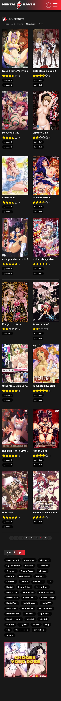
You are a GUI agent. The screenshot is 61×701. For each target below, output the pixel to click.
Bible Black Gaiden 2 (44, 71)
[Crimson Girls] (46, 110)
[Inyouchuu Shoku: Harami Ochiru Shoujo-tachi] (46, 490)
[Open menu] (55, 4)
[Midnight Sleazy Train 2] (15, 237)
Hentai (9, 587)
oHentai (43, 619)
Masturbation (12, 614)
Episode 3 (8, 80)
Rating (20, 24)
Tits (8, 630)
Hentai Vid (11, 608)
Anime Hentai (12, 560)
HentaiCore (11, 592)
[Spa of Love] (15, 175)
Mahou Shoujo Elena (44, 259)
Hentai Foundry (46, 592)
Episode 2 (8, 85)
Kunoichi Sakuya (42, 197)
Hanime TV (38, 581)
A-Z (13, 24)
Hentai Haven (29, 598)
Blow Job (29, 565)
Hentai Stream (29, 603)
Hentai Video (27, 608)
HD (50, 581)
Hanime (24, 581)
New (41, 24)
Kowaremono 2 (41, 324)
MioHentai (29, 614)
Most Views (31, 24)
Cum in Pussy (27, 571)
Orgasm (23, 624)
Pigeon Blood (40, 451)
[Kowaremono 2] (46, 301)
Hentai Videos (45, 608)
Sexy (47, 624)
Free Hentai (24, 576)
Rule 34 (36, 624)
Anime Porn (29, 560)
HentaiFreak (12, 598)
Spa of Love (8, 197)
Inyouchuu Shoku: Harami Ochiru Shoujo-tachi (46, 512)
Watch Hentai (21, 630)
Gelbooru (10, 581)
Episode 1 (38, 85)
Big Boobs (44, 560)
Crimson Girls (40, 133)
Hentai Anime (24, 587)
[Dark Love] (15, 490)
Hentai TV (46, 603)
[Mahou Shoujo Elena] (46, 237)
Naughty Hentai (13, 619)
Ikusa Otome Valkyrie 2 (15, 71)
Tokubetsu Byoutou (44, 386)
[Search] (48, 5)
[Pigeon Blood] (46, 428)
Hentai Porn (11, 603)
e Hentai (42, 571)
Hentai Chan (42, 587)
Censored (43, 565)
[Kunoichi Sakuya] (46, 175)
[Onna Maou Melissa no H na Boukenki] (15, 363)
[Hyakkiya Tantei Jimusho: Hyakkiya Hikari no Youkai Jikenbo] (15, 428)
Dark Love (7, 512)
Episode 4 (8, 460)
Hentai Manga (47, 598)
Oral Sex (10, 624)
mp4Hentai (45, 614)
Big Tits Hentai (13, 565)
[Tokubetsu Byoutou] (46, 363)
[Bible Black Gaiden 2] (46, 48)
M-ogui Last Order (12, 324)
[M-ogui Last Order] (15, 301)
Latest (6, 24)
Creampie (10, 571)
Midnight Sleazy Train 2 (15, 259)
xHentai (9, 635)
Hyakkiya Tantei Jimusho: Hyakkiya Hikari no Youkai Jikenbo (15, 451)
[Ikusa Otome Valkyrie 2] (15, 48)
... (21, 538)
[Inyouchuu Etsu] (15, 110)
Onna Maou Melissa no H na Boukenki (15, 386)
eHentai (10, 576)
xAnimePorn (39, 630)
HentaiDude (28, 592)
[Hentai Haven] (18, 4)
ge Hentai (39, 576)
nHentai (30, 619)
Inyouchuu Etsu (10, 133)
